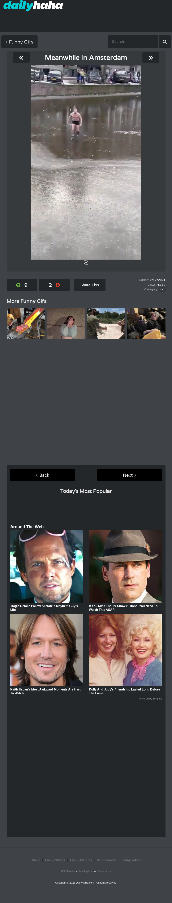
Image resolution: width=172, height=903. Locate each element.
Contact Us (104, 871)
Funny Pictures (81, 860)
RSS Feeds (67, 871)
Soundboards (106, 860)
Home (36, 860)
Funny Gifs (21, 42)
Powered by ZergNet (150, 698)
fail (162, 289)
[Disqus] (86, 397)
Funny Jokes (130, 860)
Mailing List (86, 871)
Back (44, 475)
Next (128, 475)
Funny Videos (55, 860)
